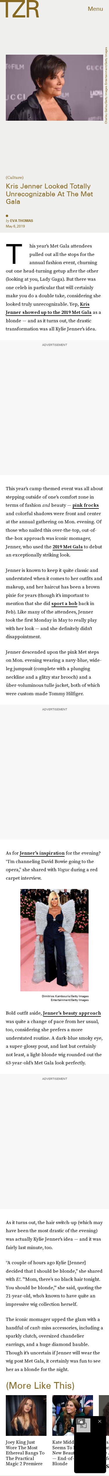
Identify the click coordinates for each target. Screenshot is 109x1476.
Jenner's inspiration (42, 853)
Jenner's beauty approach (72, 1013)
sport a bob (64, 603)
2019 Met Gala (68, 546)
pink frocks (85, 505)
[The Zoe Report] (19, 8)
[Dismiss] (99, 1421)
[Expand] (80, 1421)
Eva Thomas (21, 220)
